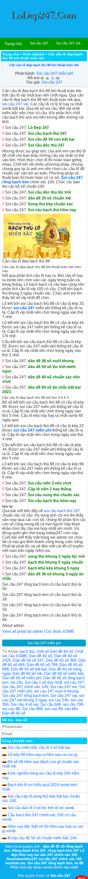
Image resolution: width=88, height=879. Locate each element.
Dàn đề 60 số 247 (28, 660)
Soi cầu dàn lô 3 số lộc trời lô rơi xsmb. (41, 808)
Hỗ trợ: (33, 78)
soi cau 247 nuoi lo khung (56, 691)
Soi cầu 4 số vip (24, 704)
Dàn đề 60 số (40, 656)
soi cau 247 (74, 682)
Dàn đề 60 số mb (27, 673)
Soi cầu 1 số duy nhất (43, 682)
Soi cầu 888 (32, 709)
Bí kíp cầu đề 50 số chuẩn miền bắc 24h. (43, 838)
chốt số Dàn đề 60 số (54, 651)
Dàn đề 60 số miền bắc (64, 673)
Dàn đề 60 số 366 (61, 660)
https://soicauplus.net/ (22, 846)
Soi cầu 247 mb (68, 43)
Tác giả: (33, 82)
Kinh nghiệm (33, 54)
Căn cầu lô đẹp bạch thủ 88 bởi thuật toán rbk (44, 65)
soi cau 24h (59, 700)
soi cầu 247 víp (15, 104)
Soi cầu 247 (39, 43)
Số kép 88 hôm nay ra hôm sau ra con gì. (43, 755)
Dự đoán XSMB (60, 631)
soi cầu (16, 682)
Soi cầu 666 (50, 704)
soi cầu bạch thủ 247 (62, 511)
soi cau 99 (54, 709)
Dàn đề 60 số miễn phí (21, 678)
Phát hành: (25, 73)
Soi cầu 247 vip (63, 695)
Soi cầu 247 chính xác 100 (25, 687)
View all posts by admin (22, 631)
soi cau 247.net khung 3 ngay (43, 697)
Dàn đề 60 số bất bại (29, 669)
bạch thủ (27, 651)
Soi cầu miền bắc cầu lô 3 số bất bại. (39, 747)
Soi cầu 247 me (63, 687)
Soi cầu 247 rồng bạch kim (25, 695)
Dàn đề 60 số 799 (42, 665)
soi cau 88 (11, 709)
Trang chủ (13, 44)
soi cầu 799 (73, 704)
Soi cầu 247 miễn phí (54, 73)
